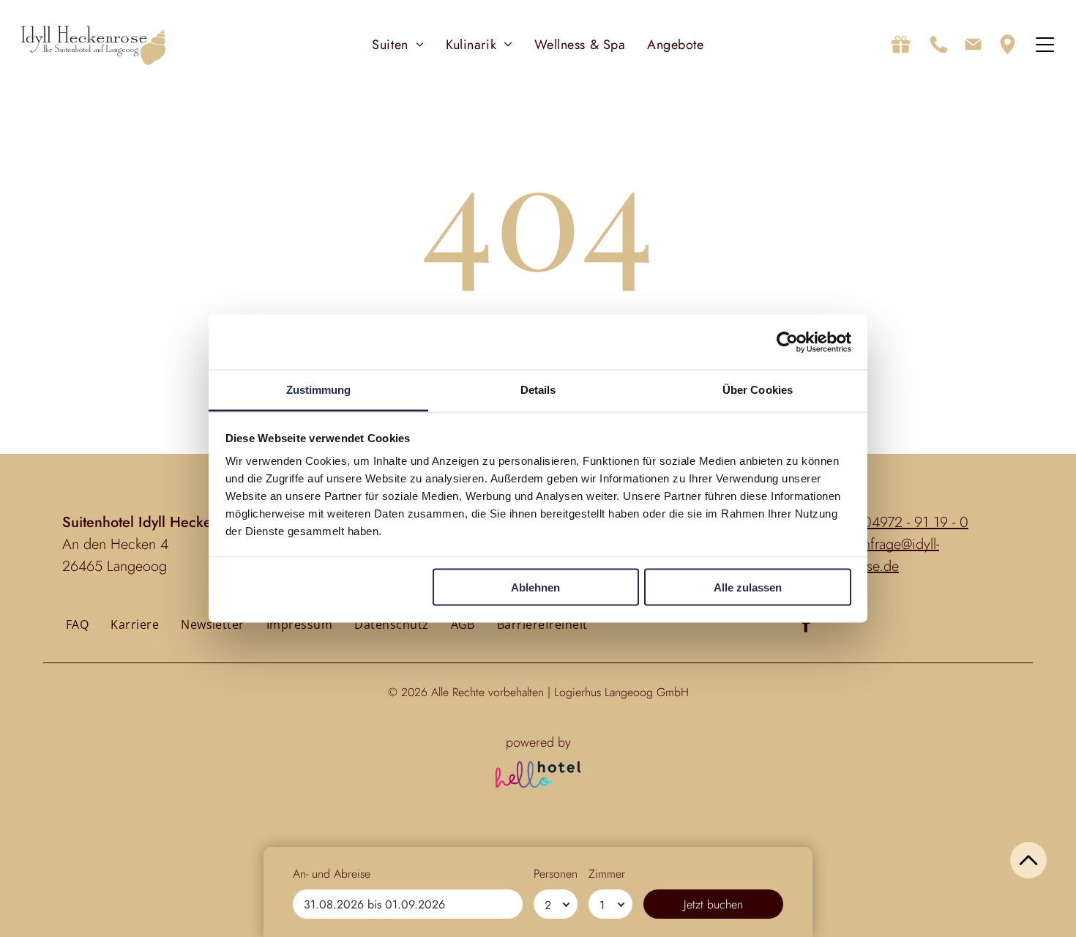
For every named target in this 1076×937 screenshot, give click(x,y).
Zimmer (607, 873)
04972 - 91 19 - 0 (915, 522)
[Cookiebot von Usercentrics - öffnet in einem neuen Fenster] (787, 342)
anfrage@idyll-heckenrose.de (875, 555)
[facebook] (806, 626)
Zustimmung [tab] (318, 390)
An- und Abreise (331, 873)
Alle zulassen (748, 587)
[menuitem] (398, 44)
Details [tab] (538, 390)
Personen (556, 873)
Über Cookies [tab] (757, 390)
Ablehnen (535, 587)
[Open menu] (1045, 45)
